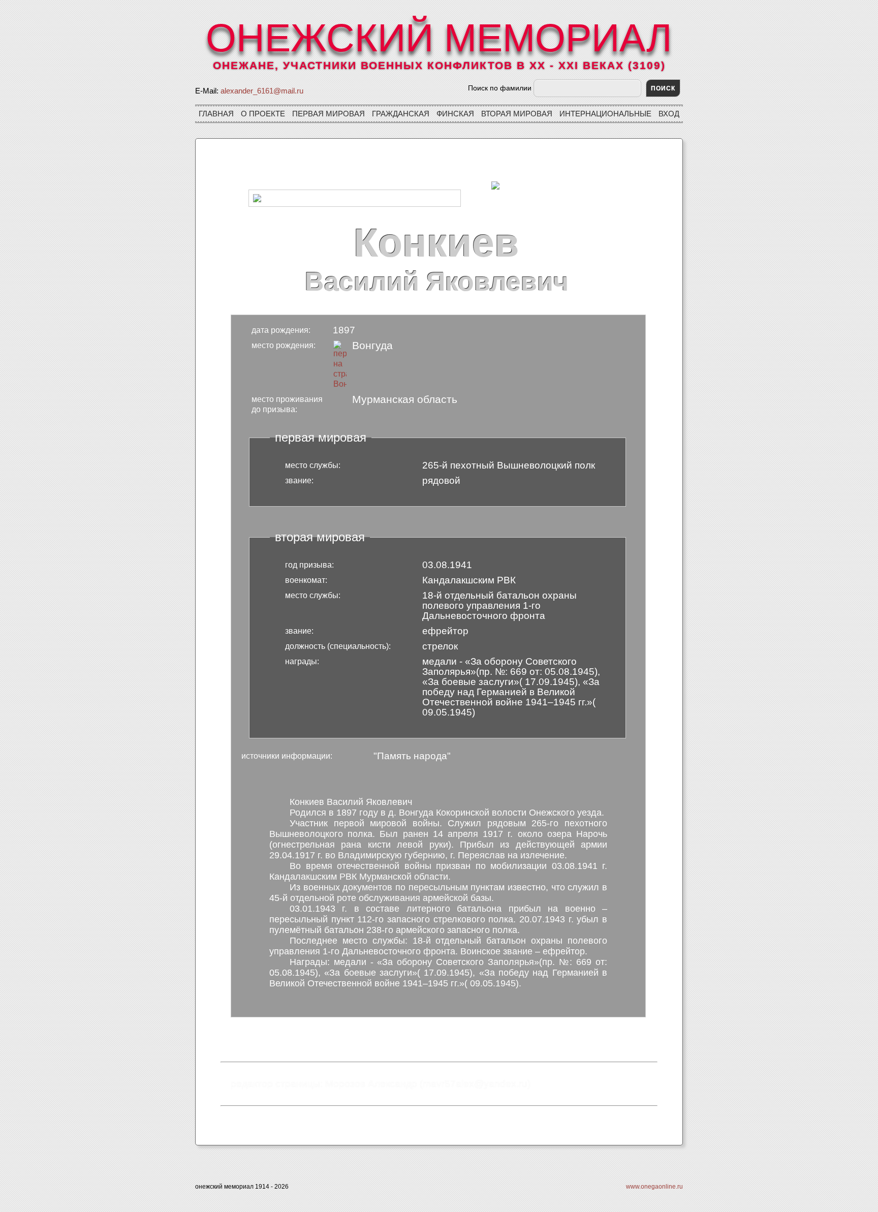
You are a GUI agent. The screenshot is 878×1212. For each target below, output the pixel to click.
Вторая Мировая (516, 114)
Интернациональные (605, 114)
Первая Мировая (328, 114)
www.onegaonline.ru (654, 1186)
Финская (455, 114)
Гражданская (400, 114)
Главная (216, 114)
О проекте (263, 114)
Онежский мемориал (439, 37)
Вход (668, 114)
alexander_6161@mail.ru (262, 90)
